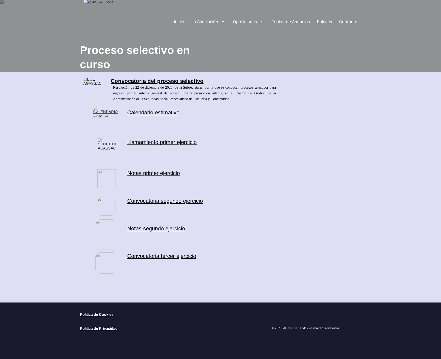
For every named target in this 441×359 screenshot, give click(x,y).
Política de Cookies (96, 315)
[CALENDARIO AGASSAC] (106, 118)
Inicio (179, 21)
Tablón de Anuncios (290, 21)
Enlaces (324, 21)
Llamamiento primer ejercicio (162, 142)
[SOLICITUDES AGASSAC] (108, 149)
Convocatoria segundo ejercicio (165, 201)
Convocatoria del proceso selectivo (157, 81)
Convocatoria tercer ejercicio (161, 256)
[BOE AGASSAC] (95, 89)
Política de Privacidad (99, 329)
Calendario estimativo (153, 112)
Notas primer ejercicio (153, 173)
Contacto (348, 21)
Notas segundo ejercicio (156, 228)
